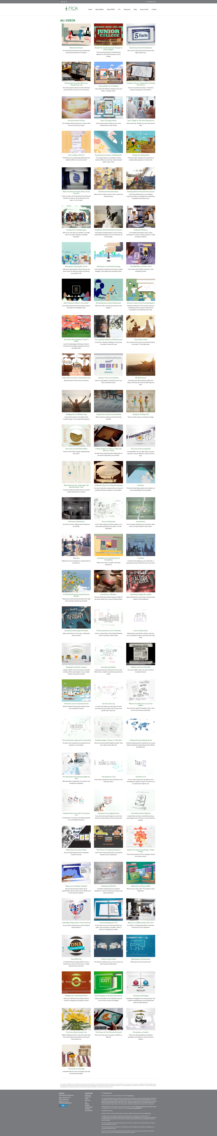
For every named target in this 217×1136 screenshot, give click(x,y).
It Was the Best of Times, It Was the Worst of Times (108, 449)
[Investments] (140, 508)
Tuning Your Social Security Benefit (108, 414)
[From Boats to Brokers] (108, 581)
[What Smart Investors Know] (76, 836)
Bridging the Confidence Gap (76, 414)
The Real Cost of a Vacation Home (76, 704)
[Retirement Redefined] (76, 508)
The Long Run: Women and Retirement (108, 339)
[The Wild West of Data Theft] (140, 253)
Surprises (76, 558)
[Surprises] (76, 545)
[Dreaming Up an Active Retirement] (108, 290)
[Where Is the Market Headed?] (76, 873)
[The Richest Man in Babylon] (140, 800)
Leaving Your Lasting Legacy (76, 230)
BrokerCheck (131, 1095)
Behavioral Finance (76, 48)
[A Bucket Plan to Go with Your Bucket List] (76, 800)
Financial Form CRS (107, 1093)
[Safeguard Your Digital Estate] (108, 800)
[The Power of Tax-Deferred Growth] (108, 1019)
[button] (99, 9)
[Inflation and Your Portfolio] (140, 654)
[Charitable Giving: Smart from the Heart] (76, 909)
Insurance (87, 1100)
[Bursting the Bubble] (108, 654)
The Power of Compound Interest (108, 850)
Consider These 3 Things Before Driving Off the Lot (140, 84)
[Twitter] (62, 2)
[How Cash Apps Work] (108, 107)
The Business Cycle (109, 777)
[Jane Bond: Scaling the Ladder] (140, 581)
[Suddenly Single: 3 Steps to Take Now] (108, 727)
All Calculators (89, 1110)
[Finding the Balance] (140, 217)
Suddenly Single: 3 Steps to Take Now (108, 740)
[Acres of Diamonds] (108, 508)
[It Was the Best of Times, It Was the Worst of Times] (108, 435)
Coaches (141, 558)
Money (87, 1104)
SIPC (150, 1113)
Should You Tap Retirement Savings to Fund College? (108, 48)
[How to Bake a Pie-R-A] (76, 142)
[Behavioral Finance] (76, 34)
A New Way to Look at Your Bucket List (76, 378)
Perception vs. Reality (141, 1032)
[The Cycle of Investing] (76, 1055)
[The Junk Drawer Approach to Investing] (76, 727)
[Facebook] (66, 2)
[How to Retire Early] (140, 617)
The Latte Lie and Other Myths (76, 449)
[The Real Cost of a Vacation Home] (76, 690)
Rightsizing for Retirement (140, 959)
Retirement (88, 1095)
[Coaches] (140, 545)
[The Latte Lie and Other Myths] (76, 435)
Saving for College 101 (141, 414)
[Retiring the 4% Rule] (108, 873)
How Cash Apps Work (108, 120)
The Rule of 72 (140, 777)
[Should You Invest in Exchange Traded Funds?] (140, 836)
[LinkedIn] (64, 2)
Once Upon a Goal (140, 339)
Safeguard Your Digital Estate (108, 813)
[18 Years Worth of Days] (76, 107)
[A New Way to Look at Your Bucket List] (76, 365)
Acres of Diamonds (108, 521)
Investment (88, 1097)
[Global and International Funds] (140, 727)
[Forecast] (140, 472)
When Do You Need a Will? (140, 886)
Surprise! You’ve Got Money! (108, 378)
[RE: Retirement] (140, 365)
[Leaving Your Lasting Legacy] (76, 217)
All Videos (87, 1109)
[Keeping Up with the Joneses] (76, 654)
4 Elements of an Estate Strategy (108, 266)
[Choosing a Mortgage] (140, 982)
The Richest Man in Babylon (141, 813)
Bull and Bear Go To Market (108, 86)
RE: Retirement (140, 378)
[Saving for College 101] (140, 401)
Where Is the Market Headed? (76, 886)
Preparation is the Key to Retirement (108, 155)
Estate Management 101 (108, 923)
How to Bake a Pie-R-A (76, 155)
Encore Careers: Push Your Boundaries (140, 303)
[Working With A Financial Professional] (140, 178)
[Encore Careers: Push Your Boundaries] (140, 290)
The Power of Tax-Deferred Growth (109, 1032)
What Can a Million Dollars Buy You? (141, 923)
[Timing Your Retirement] (140, 142)
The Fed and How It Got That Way (108, 631)
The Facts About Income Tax (76, 1032)
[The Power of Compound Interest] (108, 836)
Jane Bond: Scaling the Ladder (140, 594)
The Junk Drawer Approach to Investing (76, 740)
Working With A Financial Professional (140, 192)
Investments (140, 521)
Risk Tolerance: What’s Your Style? (76, 303)
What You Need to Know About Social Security (76, 192)
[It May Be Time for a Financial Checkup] (108, 472)
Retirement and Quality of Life (76, 266)
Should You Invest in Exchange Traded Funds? (140, 851)
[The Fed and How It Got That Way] (108, 617)
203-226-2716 (152, 1)
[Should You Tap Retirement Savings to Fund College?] (108, 34)
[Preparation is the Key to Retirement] (108, 142)
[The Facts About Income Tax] (76, 1019)
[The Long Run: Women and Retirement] (108, 326)
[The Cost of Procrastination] (140, 435)
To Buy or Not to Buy (108, 959)
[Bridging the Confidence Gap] (76, 401)
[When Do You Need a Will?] (140, 873)
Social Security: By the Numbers (140, 48)
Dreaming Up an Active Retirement (108, 303)
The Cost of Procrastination (141, 449)
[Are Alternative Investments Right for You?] (76, 763)
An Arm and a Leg (108, 704)
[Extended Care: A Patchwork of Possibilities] (108, 545)
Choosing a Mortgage (141, 996)
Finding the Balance (141, 230)
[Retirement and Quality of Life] (76, 253)
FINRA (146, 1113)
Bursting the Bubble (108, 667)
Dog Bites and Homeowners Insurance (108, 230)
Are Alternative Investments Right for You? (76, 777)
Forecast (141, 485)
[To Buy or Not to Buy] (108, 946)
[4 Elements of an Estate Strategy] (108, 253)
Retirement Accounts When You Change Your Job (76, 84)
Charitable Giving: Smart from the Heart (76, 923)
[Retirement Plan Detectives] (108, 178)
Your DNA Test (76, 959)
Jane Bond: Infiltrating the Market (76, 631)
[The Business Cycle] (108, 763)
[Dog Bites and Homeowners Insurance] (108, 217)
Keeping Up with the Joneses (76, 667)
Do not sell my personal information (134, 1108)
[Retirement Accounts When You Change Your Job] (76, 71)
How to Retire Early (141, 631)
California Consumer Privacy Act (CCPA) (144, 1106)
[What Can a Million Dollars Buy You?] (140, 909)
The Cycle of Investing (76, 1069)
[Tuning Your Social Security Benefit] (108, 401)
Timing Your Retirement (140, 155)
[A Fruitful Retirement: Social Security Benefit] (76, 581)
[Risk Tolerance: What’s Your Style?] (76, 290)
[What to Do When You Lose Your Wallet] (140, 690)
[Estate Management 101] (108, 909)
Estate (86, 1098)
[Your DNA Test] (76, 946)
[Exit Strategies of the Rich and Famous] (108, 982)
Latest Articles (89, 1107)
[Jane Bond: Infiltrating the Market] (76, 617)
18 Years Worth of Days (76, 120)
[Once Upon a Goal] (140, 326)
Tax (86, 1102)
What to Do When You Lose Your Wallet (141, 704)
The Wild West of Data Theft (140, 266)
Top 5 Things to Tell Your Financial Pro (140, 120)
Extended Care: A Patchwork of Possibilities (108, 559)
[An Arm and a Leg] (108, 690)
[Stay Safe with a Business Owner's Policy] (76, 326)
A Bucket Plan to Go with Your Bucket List (76, 814)
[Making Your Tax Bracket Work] (76, 982)
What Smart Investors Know (76, 850)
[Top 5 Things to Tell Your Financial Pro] (140, 107)
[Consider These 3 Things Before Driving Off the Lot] (140, 71)
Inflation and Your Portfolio (140, 667)
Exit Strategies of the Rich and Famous (108, 996)
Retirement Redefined (76, 521)
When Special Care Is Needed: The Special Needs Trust (76, 486)
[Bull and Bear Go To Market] (108, 73)
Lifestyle (87, 1105)
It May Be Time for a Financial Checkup (108, 485)
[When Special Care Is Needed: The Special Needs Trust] (76, 472)
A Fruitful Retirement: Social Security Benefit (76, 595)
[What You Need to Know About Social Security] (76, 178)
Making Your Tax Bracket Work (76, 996)
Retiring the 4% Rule (108, 886)
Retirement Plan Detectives (108, 192)
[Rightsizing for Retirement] (140, 946)
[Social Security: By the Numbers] (140, 34)
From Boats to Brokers (108, 594)
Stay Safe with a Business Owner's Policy (76, 340)
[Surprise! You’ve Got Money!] (108, 365)
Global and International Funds (141, 740)
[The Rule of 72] (140, 763)
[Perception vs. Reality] (140, 1019)
